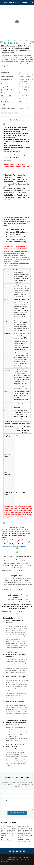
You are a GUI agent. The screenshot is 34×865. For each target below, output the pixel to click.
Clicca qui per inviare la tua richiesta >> (14, 546)
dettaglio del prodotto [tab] (17, 120)
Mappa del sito (24, 859)
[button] (33, 2)
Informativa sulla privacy (8, 862)
